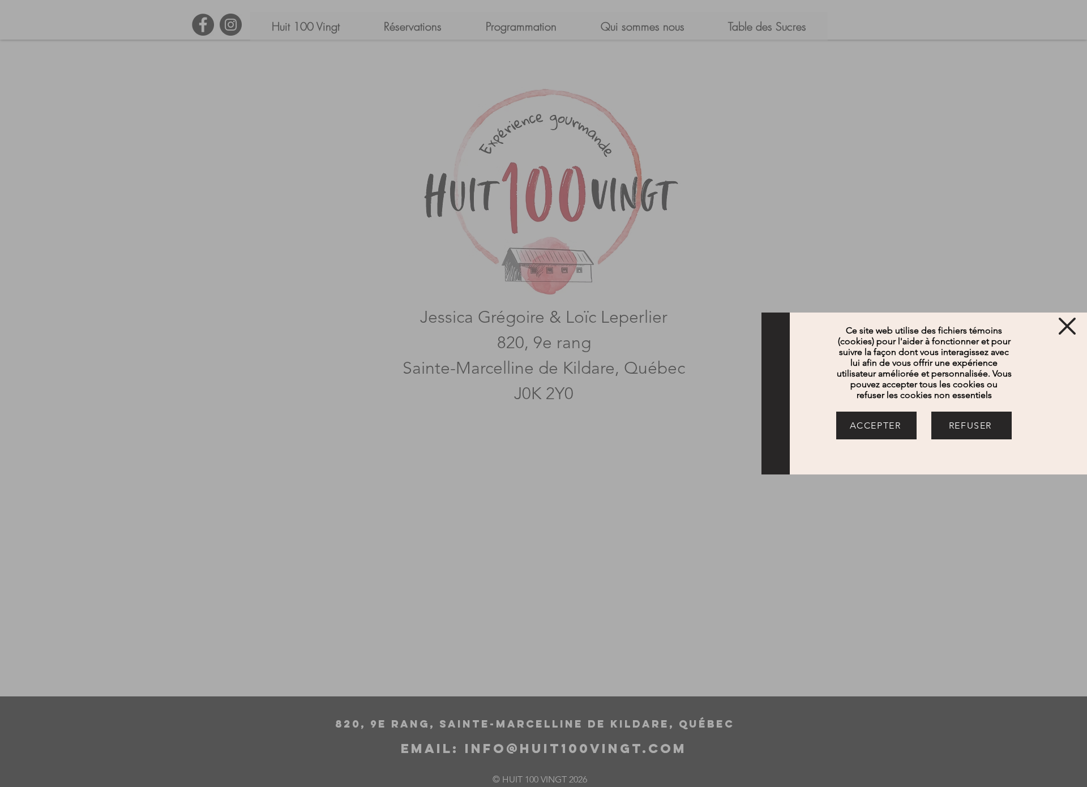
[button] (1067, 326)
